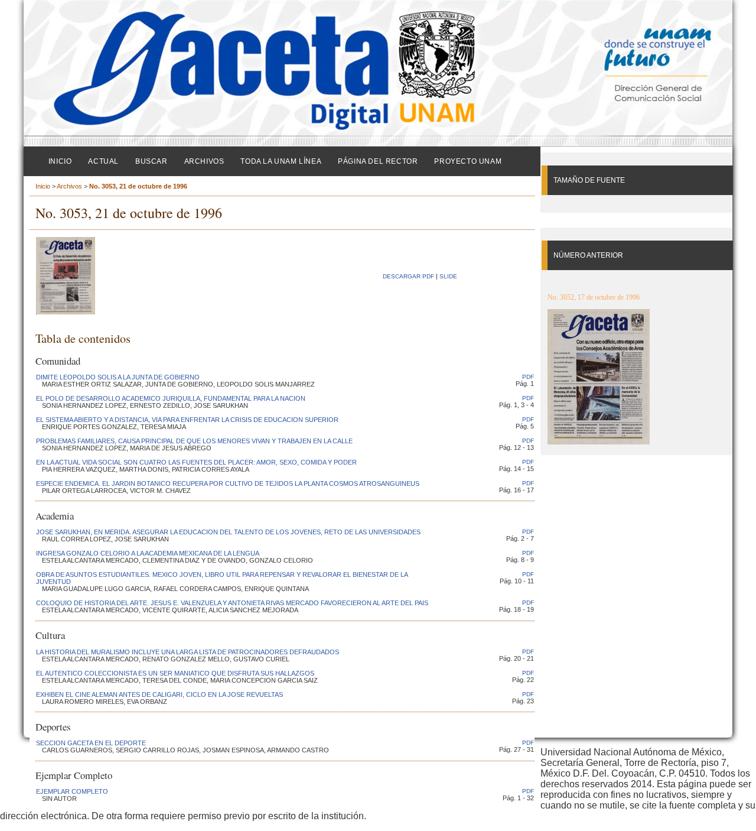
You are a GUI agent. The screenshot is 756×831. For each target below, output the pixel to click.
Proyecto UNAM (467, 161)
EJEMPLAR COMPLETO (72, 791)
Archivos (204, 161)
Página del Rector (378, 161)
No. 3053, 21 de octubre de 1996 (138, 186)
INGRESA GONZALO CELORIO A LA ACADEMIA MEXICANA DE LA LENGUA (147, 553)
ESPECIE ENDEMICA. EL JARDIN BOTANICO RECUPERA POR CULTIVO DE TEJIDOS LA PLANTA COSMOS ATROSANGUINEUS (227, 483)
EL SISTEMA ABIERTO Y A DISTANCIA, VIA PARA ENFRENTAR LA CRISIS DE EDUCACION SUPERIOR (187, 419)
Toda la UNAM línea (280, 161)
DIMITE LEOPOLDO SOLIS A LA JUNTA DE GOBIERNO (118, 377)
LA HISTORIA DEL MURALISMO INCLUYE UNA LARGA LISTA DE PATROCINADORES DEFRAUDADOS (187, 651)
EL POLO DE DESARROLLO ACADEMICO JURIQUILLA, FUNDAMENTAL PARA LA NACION (170, 398)
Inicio (60, 161)
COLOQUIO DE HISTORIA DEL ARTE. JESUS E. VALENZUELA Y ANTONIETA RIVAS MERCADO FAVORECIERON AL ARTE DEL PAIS (232, 602)
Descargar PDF (408, 276)
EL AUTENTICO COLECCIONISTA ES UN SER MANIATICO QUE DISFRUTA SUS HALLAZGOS (175, 673)
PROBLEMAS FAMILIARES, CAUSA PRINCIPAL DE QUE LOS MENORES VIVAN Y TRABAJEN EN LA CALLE (194, 440)
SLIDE (448, 276)
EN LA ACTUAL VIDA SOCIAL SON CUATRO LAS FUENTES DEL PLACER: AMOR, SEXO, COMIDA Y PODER (196, 462)
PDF (528, 377)
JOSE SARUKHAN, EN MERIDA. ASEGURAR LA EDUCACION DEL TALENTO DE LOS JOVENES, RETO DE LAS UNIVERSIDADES (228, 531)
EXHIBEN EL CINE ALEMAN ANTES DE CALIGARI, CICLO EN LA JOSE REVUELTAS (159, 694)
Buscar (151, 161)
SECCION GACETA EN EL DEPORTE (91, 742)
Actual (103, 161)
